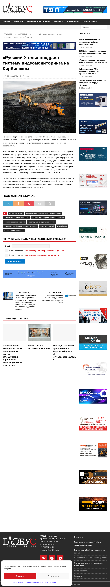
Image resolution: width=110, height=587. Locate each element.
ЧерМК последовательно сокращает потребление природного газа (89, 42)
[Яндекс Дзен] (52, 558)
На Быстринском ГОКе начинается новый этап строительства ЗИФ (89, 71)
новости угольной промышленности (41, 222)
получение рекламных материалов (42, 255)
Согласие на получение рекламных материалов (88, 564)
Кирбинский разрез (16, 213)
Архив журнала (90, 22)
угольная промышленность (14, 230)
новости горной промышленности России (48, 218)
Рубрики (57, 22)
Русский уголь (62, 226)
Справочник (73, 22)
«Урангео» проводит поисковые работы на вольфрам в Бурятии (93, 61)
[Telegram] (60, 558)
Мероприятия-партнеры (38, 22)
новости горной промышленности (17, 218)
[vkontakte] (43, 558)
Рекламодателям (81, 571)
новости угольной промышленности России (20, 226)
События (18, 22)
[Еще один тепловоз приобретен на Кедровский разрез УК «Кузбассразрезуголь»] (64, 333)
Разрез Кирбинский (47, 226)
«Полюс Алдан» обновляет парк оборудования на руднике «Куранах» (93, 82)
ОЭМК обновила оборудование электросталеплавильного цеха (92, 52)
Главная (6, 22)
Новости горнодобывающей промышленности (43, 213)
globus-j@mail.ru (52, 550)
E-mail (7, 246)
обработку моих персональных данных (45, 251)
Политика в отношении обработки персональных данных (35, 582)
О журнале (78, 537)
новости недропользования (14, 222)
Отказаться (53, 576)
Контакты (78, 576)
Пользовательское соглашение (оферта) (90, 558)
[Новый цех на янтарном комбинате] (39, 333)
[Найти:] (93, 27)
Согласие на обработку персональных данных (89, 551)
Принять (20, 576)
